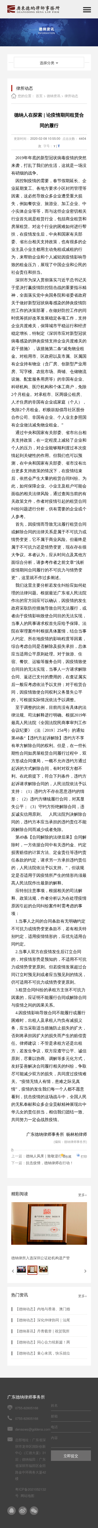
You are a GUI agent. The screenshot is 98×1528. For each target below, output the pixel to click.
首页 (39, 95)
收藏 (68, 1156)
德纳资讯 (53, 95)
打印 (84, 1156)
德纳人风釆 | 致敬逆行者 (46, 1155)
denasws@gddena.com (32, 1429)
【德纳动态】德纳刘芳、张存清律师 (40, 1257)
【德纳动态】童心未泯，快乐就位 (42, 1353)
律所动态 (71, 95)
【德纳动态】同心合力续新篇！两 (42, 1342)
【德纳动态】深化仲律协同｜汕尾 (42, 1319)
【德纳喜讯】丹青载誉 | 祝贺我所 (42, 1330)
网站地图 (27, 1495)
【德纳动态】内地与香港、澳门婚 (42, 1308)
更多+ (82, 1194)
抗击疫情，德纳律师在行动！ (49, 1162)
